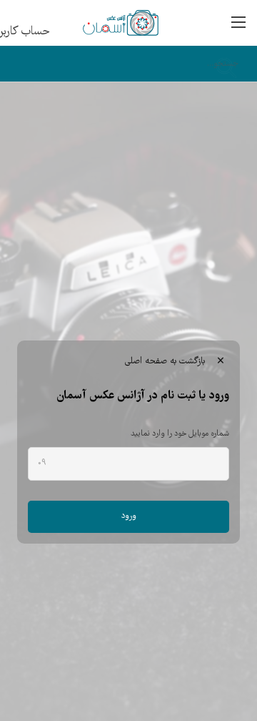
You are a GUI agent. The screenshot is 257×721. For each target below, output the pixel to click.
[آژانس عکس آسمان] (107, 23)
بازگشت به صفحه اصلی (173, 361)
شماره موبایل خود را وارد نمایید (180, 434)
